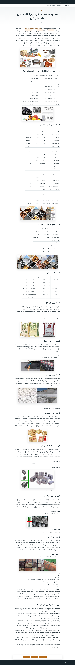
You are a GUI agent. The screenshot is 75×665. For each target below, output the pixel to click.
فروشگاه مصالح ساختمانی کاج (27, 28)
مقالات (7, 1)
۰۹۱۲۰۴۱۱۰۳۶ (43, 656)
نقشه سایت (8, 662)
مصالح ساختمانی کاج (37, 28)
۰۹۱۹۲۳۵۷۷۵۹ (34, 656)
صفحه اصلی (11, 1)
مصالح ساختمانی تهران (64, 2)
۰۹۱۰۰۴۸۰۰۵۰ (26, 656)
